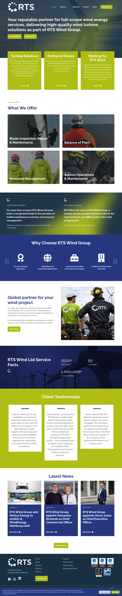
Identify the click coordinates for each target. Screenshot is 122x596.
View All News (61, 545)
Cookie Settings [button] (104, 592)
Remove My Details (70, 568)
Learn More (14, 329)
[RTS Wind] (21, 7)
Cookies (66, 559)
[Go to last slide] (6, 261)
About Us (76, 7)
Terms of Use (68, 562)
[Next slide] (115, 261)
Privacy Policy (68, 565)
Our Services (15, 36)
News (95, 7)
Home (54, 7)
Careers (86, 7)
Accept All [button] (115, 592)
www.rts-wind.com (87, 225)
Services (63, 7)
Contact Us (106, 7)
